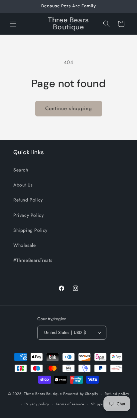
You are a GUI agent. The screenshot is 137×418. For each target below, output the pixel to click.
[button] (13, 23)
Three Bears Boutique (43, 393)
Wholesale (24, 245)
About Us (23, 184)
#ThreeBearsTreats (32, 260)
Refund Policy (28, 199)
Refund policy (117, 393)
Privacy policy (37, 404)
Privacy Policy (28, 215)
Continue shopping (68, 108)
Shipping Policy (30, 230)
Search (20, 169)
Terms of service (70, 404)
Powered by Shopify (80, 393)
